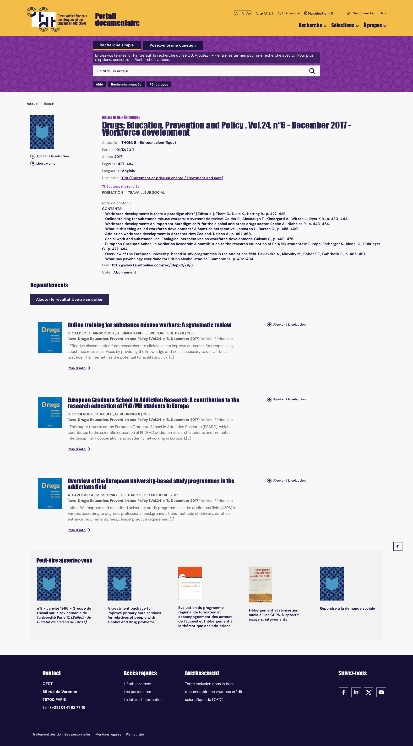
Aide (99, 84)
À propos (373, 25)
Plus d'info (77, 368)
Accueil (33, 104)
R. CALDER (77, 333)
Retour (49, 104)
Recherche (310, 25)
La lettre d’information (143, 699)
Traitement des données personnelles (62, 734)
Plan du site (135, 734)
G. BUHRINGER (127, 414)
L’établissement (138, 683)
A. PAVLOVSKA (80, 495)
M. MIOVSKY (107, 495)
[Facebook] (343, 691)
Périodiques (159, 84)
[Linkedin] (356, 691)
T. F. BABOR (131, 495)
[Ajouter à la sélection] (32, 156)
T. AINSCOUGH (101, 333)
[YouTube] (381, 691)
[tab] (117, 45)
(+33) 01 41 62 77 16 (67, 707)
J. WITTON (155, 333)
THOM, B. (129, 142)
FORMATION (112, 192)
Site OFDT (264, 13)
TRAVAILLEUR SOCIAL (146, 192)
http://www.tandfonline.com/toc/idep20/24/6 (152, 265)
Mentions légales (108, 734)
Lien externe (45, 163)
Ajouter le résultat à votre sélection (69, 299)
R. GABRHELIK (155, 495)
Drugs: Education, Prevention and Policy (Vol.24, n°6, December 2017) (139, 338)
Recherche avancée (126, 84)
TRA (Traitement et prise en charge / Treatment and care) (172, 178)
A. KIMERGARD (130, 333)
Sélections (342, 25)
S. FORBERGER (80, 414)
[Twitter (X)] (368, 691)
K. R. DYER (175, 333)
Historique (290, 13)
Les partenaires (137, 691)
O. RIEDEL (103, 414)
